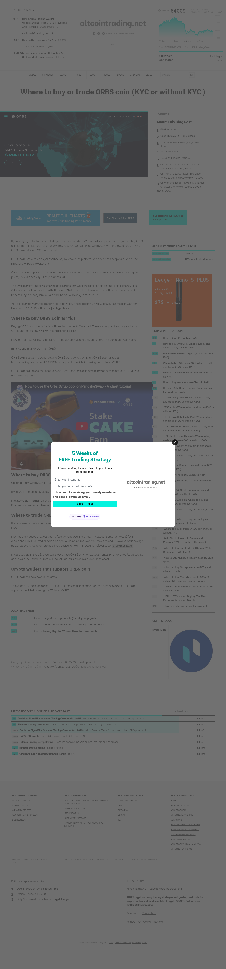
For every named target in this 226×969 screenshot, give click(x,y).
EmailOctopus (92, 517)
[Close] (175, 442)
